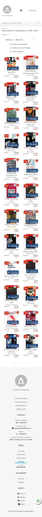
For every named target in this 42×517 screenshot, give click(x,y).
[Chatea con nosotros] (38, 501)
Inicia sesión (32, 10)
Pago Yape (21, 478)
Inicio (4, 28)
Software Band (29, 511)
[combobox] (17, 23)
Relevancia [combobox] (19, 40)
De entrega (21, 451)
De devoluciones (21, 458)
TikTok (23, 504)
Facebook (22, 493)
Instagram (22, 497)
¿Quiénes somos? (21, 409)
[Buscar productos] (38, 23)
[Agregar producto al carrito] (17, 58)
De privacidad (21, 454)
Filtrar (4, 35)
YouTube (22, 500)
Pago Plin (21, 482)
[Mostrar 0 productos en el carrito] (21, 10)
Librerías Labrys (18, 511)
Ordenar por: (9, 40)
